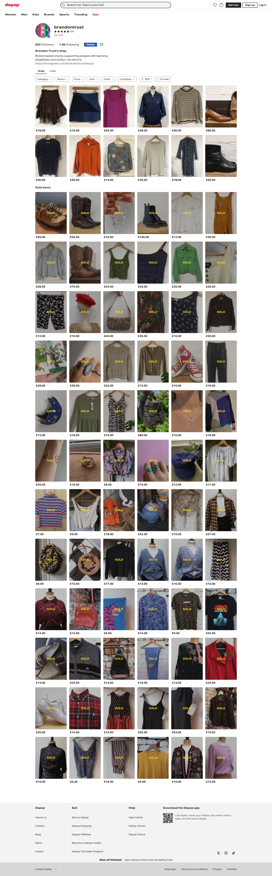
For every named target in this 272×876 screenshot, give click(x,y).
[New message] (101, 45)
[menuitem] (11, 14)
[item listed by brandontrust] (51, 106)
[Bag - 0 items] (221, 5)
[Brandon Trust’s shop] (42, 31)
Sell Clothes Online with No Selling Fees (149, 860)
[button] (64, 31)
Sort (147, 79)
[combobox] (115, 5)
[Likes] (215, 5)
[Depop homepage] (12, 5)
